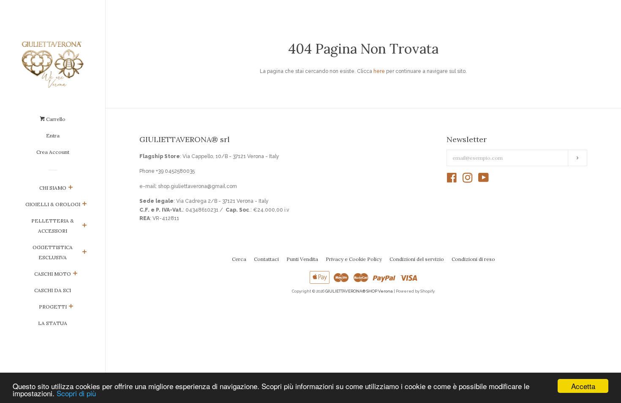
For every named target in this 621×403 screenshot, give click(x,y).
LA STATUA (52, 323)
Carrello (55, 119)
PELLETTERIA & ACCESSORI (52, 226)
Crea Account (52, 152)
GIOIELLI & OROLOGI (52, 204)
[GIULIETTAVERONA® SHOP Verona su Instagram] (468, 180)
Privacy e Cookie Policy (354, 259)
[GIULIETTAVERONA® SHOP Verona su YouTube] (483, 180)
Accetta (583, 386)
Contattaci (266, 259)
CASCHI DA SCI (52, 290)
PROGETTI (53, 307)
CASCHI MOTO (52, 274)
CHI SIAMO (52, 188)
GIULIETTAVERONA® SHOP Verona (359, 291)
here (379, 71)
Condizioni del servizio (416, 259)
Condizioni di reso (473, 259)
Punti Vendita (302, 259)
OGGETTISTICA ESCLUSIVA (53, 252)
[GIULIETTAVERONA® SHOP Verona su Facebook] (452, 180)
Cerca (239, 259)
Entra (53, 135)
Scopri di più (76, 393)
